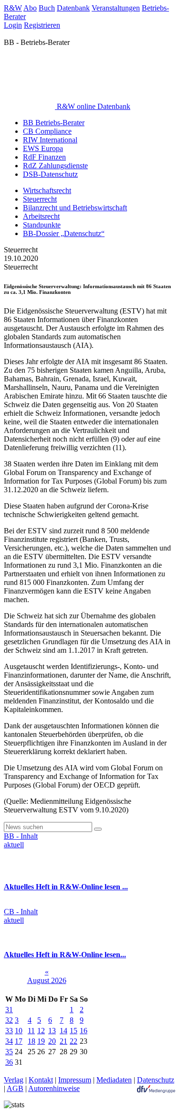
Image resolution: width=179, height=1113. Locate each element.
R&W (13, 8)
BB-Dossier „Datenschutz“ (64, 233)
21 (63, 1041)
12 (41, 1031)
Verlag (13, 1080)
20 (52, 1041)
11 (31, 1031)
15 (73, 1031)
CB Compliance (47, 131)
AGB (15, 1088)
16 (83, 1031)
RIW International (50, 140)
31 (9, 1009)
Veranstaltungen (116, 8)
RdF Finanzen (44, 157)
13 (52, 1031)
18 (31, 1041)
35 (9, 1052)
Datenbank (73, 8)
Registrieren (42, 25)
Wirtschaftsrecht (47, 190)
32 (9, 1020)
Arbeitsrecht (41, 216)
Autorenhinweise (54, 1088)
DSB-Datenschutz (50, 174)
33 (9, 1031)
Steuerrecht (40, 199)
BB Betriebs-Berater (53, 123)
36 (9, 1062)
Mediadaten (114, 1080)
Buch (47, 8)
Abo (30, 8)
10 (18, 1031)
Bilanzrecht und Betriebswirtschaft (75, 208)
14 (63, 1031)
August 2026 (46, 980)
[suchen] (98, 829)
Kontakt (41, 1080)
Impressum (74, 1080)
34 (9, 1041)
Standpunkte (42, 225)
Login (13, 25)
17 (18, 1041)
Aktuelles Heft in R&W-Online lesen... (65, 955)
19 (41, 1041)
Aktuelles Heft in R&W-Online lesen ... (66, 887)
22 (73, 1041)
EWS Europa (43, 148)
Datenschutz (155, 1080)
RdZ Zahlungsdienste (55, 166)
